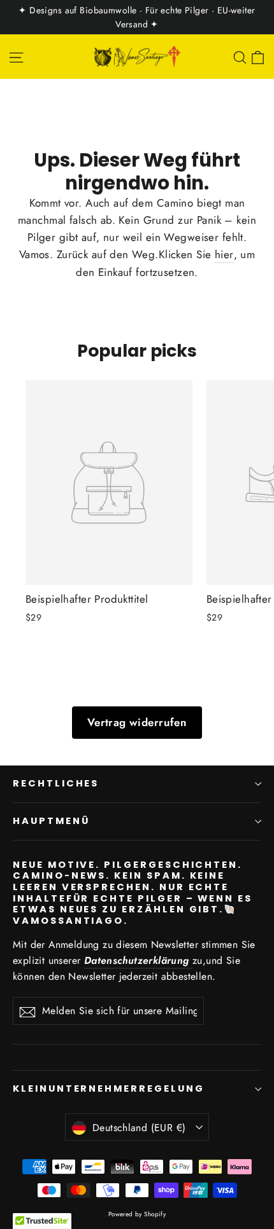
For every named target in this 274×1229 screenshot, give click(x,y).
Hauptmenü (51, 820)
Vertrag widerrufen (137, 722)
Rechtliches (56, 783)
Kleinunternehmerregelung (109, 1088)
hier (224, 254)
